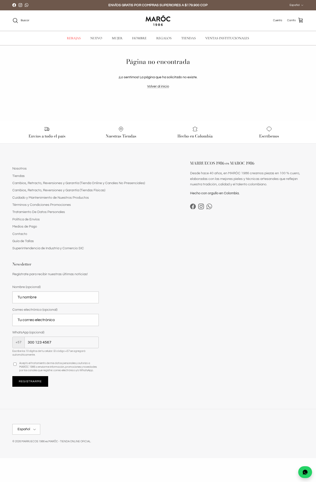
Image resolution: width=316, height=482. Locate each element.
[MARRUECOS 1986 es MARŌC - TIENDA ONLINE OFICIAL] (158, 20)
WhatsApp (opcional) (28, 332)
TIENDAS (188, 38)
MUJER (117, 38)
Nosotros (19, 168)
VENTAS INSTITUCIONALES (227, 38)
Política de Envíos (26, 219)
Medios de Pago (24, 226)
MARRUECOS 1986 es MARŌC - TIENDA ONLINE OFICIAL (56, 441)
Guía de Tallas (23, 241)
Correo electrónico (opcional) (34, 309)
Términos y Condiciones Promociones (41, 205)
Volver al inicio (158, 86)
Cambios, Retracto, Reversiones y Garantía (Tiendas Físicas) (58, 190)
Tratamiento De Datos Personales (38, 212)
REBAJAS (74, 38)
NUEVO (96, 38)
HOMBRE (139, 38)
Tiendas (18, 176)
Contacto (19, 234)
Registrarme (30, 381)
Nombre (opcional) (26, 287)
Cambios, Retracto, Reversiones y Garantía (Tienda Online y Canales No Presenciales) (78, 183)
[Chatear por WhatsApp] (305, 472)
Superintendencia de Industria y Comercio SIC (48, 248)
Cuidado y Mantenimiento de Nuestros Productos (50, 197)
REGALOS (164, 38)
